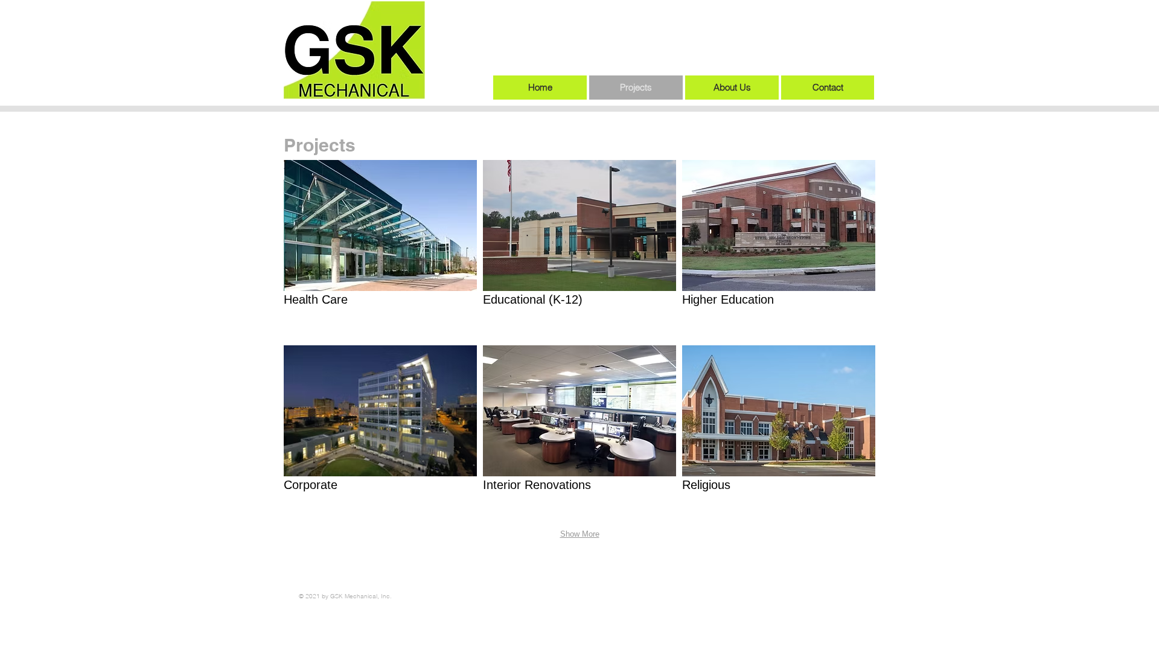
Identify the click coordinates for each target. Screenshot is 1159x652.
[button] (380, 249)
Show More (579, 534)
